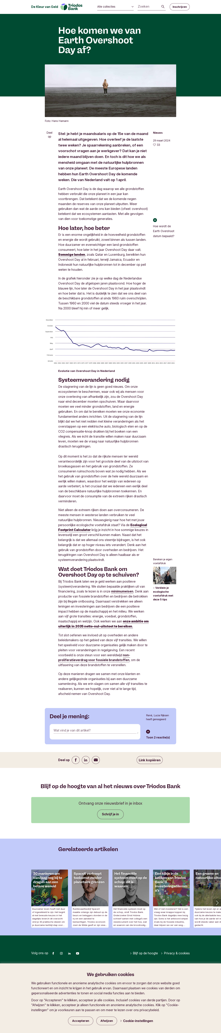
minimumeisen (122, 591)
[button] (217, 903)
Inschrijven (180, 6)
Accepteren (80, 1020)
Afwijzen (106, 1020)
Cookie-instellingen (138, 1021)
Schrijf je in (110, 814)
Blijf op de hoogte (145, 953)
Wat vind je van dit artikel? (72, 730)
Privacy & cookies (177, 953)
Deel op (49, 134)
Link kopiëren (149, 760)
